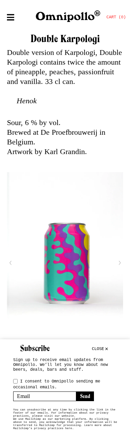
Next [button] (119, 262)
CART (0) (116, 17)
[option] (65, 262)
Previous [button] (10, 262)
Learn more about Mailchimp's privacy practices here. (62, 427)
